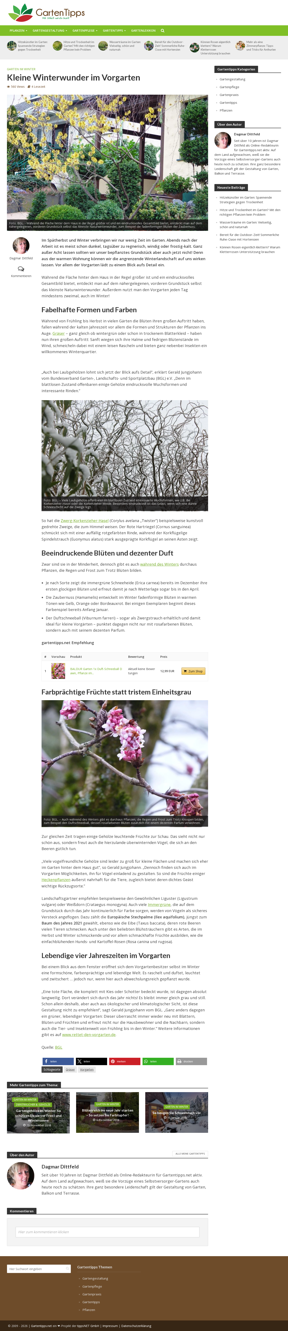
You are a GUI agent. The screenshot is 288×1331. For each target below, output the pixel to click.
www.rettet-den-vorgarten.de (89, 1034)
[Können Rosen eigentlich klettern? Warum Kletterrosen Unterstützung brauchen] (194, 47)
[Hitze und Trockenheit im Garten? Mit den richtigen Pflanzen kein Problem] (57, 46)
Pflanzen (17, 30)
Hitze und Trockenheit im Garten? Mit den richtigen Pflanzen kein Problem (79, 45)
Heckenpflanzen (56, 879)
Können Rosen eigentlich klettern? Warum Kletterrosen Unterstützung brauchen (215, 47)
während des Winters (159, 564)
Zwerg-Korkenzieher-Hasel (85, 520)
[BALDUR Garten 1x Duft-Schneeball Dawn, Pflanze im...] (58, 671)
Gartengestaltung (48, 30)
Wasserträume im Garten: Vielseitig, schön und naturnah (125, 45)
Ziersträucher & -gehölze (33, 1104)
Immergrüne (159, 904)
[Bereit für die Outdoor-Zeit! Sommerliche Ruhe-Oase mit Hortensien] (148, 46)
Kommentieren (21, 276)
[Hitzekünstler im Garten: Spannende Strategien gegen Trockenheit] (11, 46)
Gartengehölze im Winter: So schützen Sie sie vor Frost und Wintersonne (38, 1115)
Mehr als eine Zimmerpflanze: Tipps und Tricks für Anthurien (261, 45)
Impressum (110, 1326)
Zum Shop (195, 671)
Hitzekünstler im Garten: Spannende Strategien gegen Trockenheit (33, 45)
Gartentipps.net (41, 1326)
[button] (58, 1061)
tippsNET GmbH (88, 1326)
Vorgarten (87, 1069)
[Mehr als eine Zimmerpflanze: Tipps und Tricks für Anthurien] (239, 46)
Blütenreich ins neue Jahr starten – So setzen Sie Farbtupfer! (107, 1112)
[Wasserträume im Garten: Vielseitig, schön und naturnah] (102, 46)
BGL (58, 1047)
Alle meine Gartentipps (190, 1153)
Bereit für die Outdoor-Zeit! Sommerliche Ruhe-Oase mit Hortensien (170, 45)
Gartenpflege (84, 30)
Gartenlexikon (143, 30)
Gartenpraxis (229, 95)
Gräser (58, 333)
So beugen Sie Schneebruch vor (176, 1113)
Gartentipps (113, 30)
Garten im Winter (21, 69)
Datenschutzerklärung (136, 1326)
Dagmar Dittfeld (21, 258)
